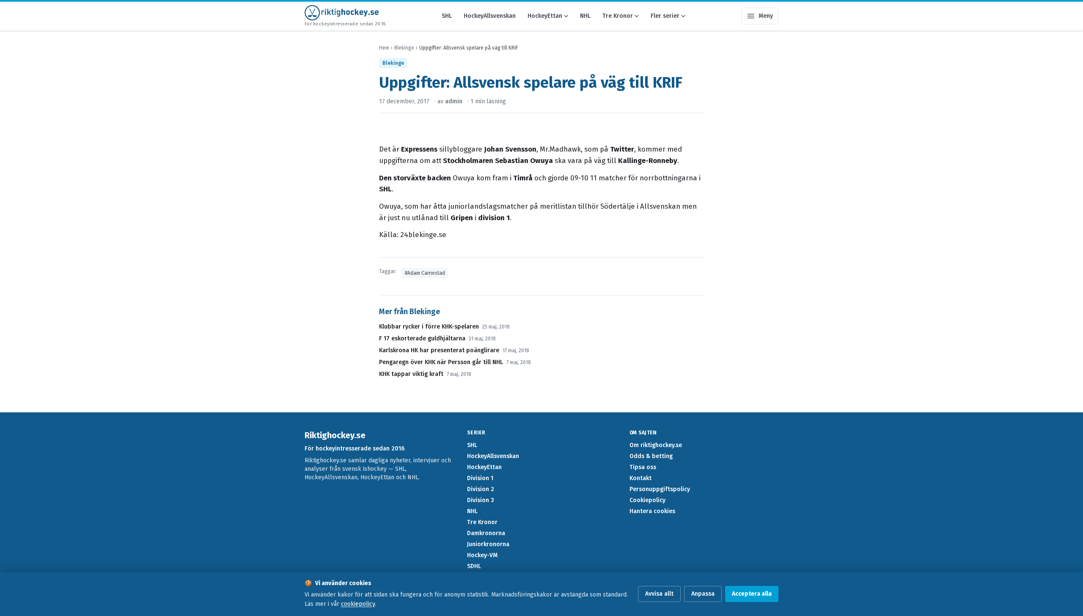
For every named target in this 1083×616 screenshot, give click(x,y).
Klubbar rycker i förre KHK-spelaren (429, 326)
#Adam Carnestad (425, 273)
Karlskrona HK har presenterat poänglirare (439, 350)
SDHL (474, 566)
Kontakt (640, 478)
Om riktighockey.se (655, 445)
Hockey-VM (482, 555)
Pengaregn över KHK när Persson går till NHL (441, 362)
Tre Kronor (617, 15)
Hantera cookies (652, 511)
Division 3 (480, 500)
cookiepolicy (358, 604)
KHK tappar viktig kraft (411, 374)
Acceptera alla (752, 593)
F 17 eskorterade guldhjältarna (422, 338)
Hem (384, 48)
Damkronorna (486, 533)
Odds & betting (651, 456)
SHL (447, 15)
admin (453, 101)
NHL (585, 15)
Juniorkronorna (488, 544)
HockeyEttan (545, 15)
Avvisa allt (659, 593)
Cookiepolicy (647, 500)
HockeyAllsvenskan (490, 15)
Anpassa (703, 593)
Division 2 (480, 489)
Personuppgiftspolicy (659, 489)
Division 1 (480, 478)
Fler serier (665, 15)
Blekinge (404, 48)
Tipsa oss (642, 467)
